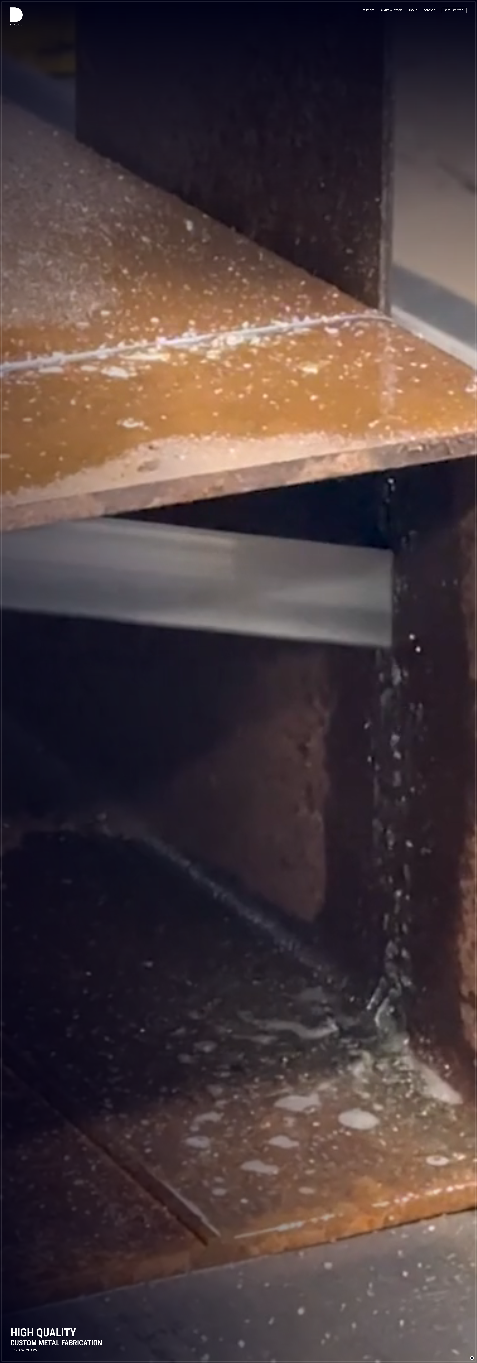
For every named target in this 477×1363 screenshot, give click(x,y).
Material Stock (391, 10)
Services (368, 10)
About (413, 10)
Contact (429, 10)
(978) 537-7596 (454, 10)
